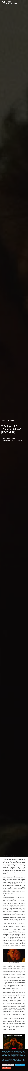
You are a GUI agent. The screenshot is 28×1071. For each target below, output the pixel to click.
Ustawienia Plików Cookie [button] (8, 1064)
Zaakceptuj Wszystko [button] (19, 1064)
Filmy (3, 420)
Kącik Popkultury (11, 2)
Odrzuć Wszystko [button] (6, 1067)
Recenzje (11, 420)
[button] (26, 2)
